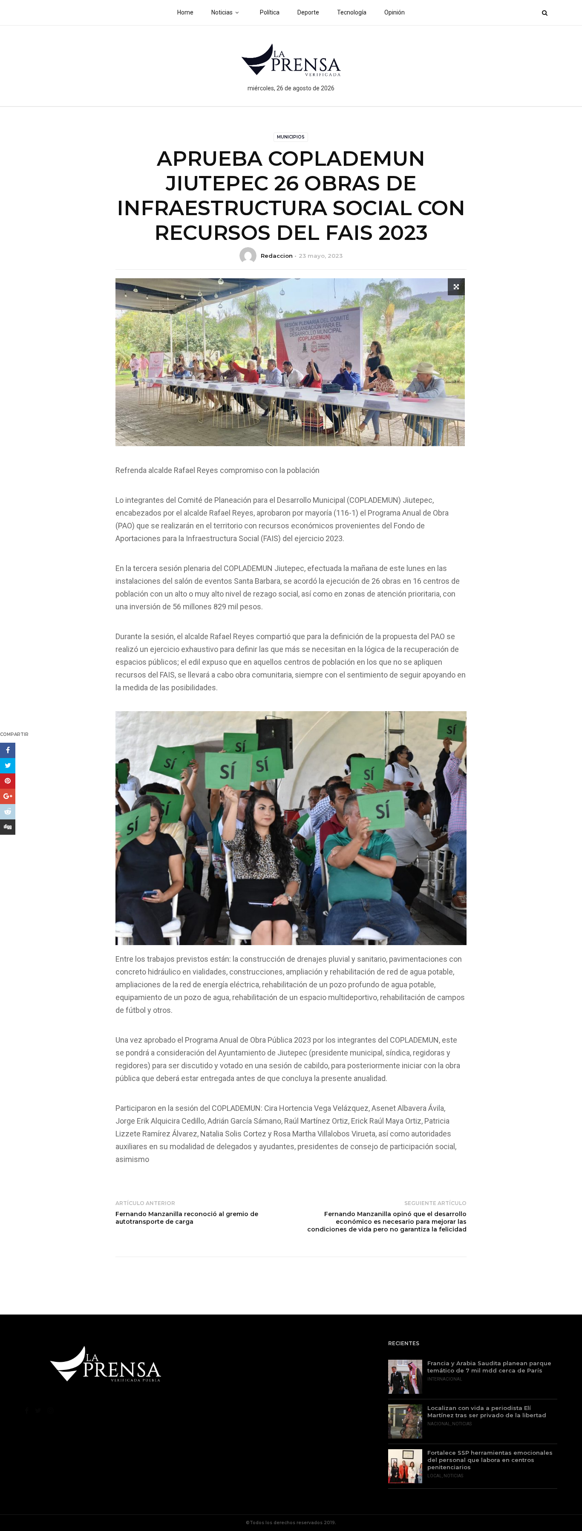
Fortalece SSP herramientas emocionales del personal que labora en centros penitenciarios (490, 1459)
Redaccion (277, 255)
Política (269, 12)
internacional (444, 1379)
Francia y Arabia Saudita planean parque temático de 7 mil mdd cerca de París (489, 1367)
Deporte (308, 12)
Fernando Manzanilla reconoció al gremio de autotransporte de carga (186, 1217)
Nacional (438, 1423)
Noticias (222, 12)
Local (434, 1475)
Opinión (394, 12)
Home (185, 12)
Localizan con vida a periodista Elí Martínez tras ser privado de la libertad (486, 1411)
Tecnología (351, 12)
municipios (291, 137)
